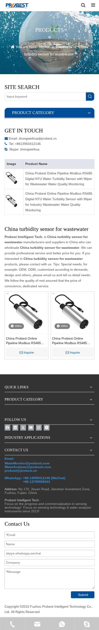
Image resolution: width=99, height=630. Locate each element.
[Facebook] (7, 428)
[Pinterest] (47, 428)
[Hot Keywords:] (90, 96)
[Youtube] (31, 428)
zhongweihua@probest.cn (38, 138)
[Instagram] (39, 428)
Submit (83, 595)
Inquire (29, 352)
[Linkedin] (15, 428)
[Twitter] (23, 428)
